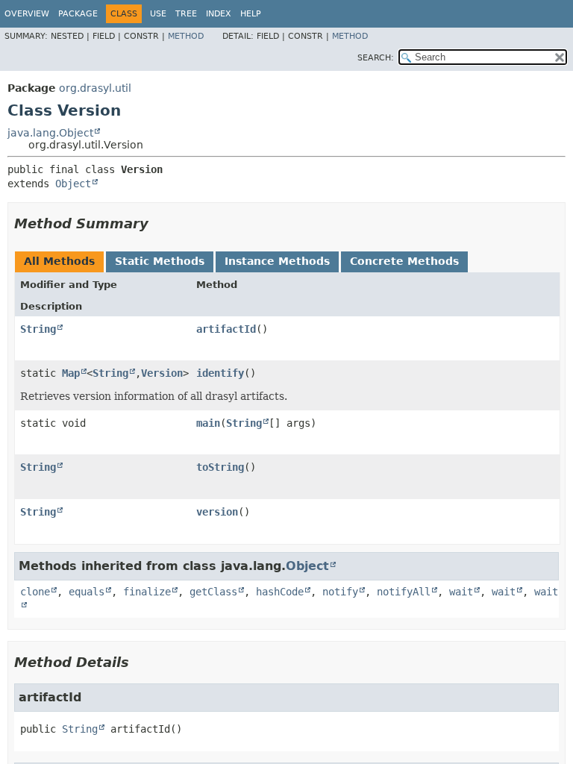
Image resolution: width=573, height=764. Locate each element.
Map (71, 373)
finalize (147, 592)
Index (218, 14)
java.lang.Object (50, 133)
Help (250, 14)
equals (86, 592)
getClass (213, 592)
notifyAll (403, 592)
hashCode (280, 592)
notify (340, 592)
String (38, 329)
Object (73, 184)
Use (158, 14)
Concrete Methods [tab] (404, 261)
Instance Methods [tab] (277, 261)
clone (35, 592)
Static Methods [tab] (159, 261)
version (217, 512)
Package (78, 14)
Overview (26, 14)
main (208, 423)
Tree (186, 14)
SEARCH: (375, 58)
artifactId (226, 329)
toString (220, 467)
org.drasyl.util (95, 88)
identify (220, 373)
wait (461, 592)
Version (162, 373)
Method (186, 36)
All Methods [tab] (59, 261)
